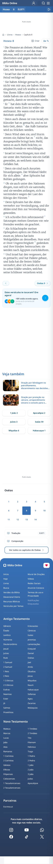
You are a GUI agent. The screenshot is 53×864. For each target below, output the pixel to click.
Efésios (6, 769)
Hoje (5, 578)
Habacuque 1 (39, 430)
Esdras (6, 689)
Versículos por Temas (13, 606)
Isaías (30, 635)
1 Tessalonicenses (11, 783)
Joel (29, 662)
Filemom (32, 742)
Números (7, 639)
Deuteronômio (10, 644)
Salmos (6, 707)
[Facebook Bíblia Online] (11, 836)
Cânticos (32, 630)
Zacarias (32, 703)
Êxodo (6, 630)
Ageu (30, 698)
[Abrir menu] (48, 3)
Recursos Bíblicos (11, 601)
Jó (4, 703)
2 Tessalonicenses (11, 787)
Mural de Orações (36, 574)
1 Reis (6, 671)
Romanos (7, 751)
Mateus (6, 728)
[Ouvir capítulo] (48, 9)
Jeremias (32, 639)
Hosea (18, 34)
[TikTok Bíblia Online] (26, 836)
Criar (37, 40)
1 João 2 (14, 413)
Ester (5, 698)
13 (26, 519)
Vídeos (31, 578)
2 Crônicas (8, 685)
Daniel (31, 653)
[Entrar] (33, 3)
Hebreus (32, 747)
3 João (30, 774)
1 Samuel (7, 662)
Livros (9, 34)
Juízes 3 (13, 421)
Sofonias (32, 694)
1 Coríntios (8, 756)
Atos (5, 747)
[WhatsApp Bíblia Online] (42, 830)
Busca (6, 587)
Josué (5, 648)
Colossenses (9, 778)
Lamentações (34, 644)
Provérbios (8, 712)
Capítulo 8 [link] (28, 34)
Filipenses (8, 774)
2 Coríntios (8, 760)
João (5, 742)
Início (6, 574)
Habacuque (33, 689)
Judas (30, 778)
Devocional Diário (11, 597)
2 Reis (6, 676)
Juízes (6, 653)
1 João (30, 765)
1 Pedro (31, 756)
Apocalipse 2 (39, 413)
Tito (29, 737)
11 (9, 519)
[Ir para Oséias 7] (5, 283)
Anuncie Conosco (36, 587)
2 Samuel (7, 667)
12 (18, 519)
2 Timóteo (32, 733)
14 (35, 519)
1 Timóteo (32, 728)
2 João (30, 769)
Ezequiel (32, 648)
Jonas (30, 676)
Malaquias (33, 707)
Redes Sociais (34, 583)
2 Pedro (31, 760)
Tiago (30, 751)
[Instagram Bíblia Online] (11, 830)
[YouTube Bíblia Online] (26, 830)
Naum (30, 685)
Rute (5, 657)
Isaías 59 (39, 421)
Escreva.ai (8, 806)
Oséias (31, 657)
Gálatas (6, 765)
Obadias (32, 671)
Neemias (7, 694)
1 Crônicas (8, 680)
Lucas (6, 737)
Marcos (6, 733)
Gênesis (7, 626)
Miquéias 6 (14, 430)
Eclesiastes (33, 626)
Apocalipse (33, 783)
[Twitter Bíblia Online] (42, 836)
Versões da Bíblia (11, 592)
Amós (30, 667)
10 (44, 510)
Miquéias (32, 680)
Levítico (6, 635)
